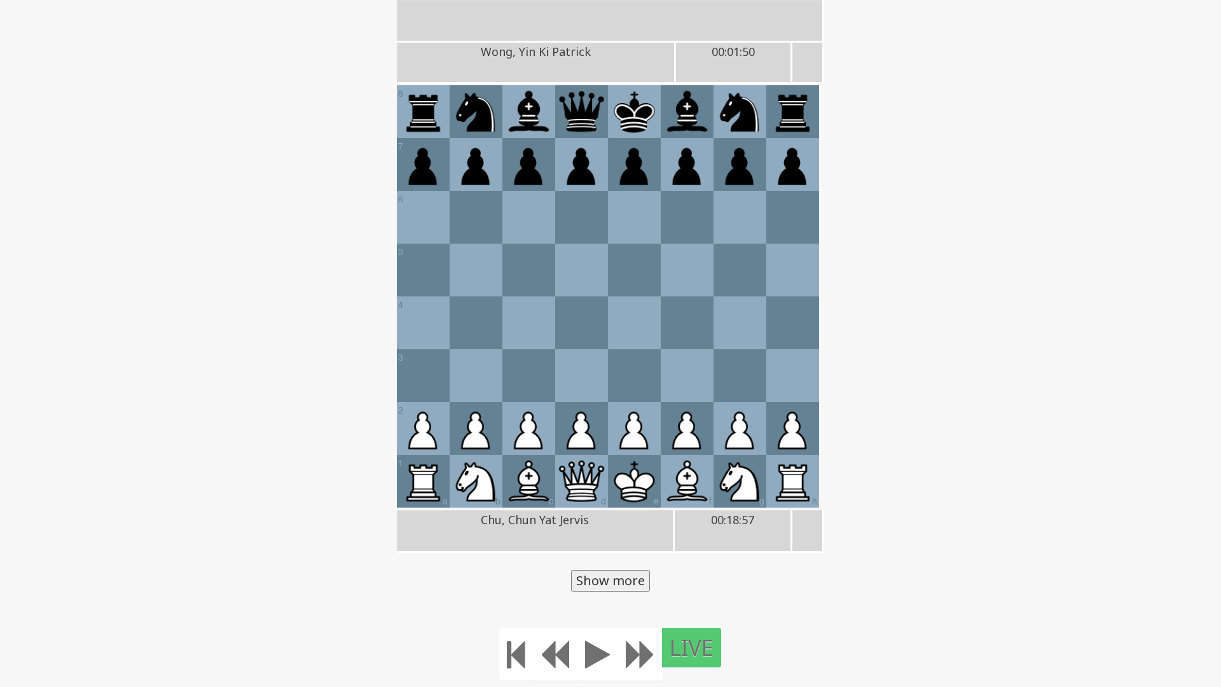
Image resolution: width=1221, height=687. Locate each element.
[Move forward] (640, 654)
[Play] (597, 654)
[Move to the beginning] (516, 654)
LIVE (692, 647)
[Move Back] (554, 654)
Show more (610, 580)
